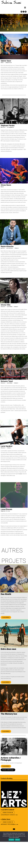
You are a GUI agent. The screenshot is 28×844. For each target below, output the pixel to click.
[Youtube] (25, 12)
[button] (25, 7)
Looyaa (20, 473)
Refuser (17, 839)
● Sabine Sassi (5, 819)
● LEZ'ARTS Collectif (7, 810)
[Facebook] (21, 12)
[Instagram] (23, 12)
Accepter (11, 839)
